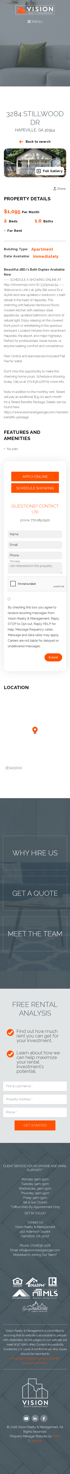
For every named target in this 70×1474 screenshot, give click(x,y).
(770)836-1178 (40, 1245)
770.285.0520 (40, 520)
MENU (37, 22)
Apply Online (35, 477)
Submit (53, 657)
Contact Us (35, 1222)
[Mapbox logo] (13, 768)
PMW (56, 1436)
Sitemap (36, 1441)
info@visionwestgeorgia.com (39, 1250)
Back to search (38, 141)
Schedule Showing (35, 488)
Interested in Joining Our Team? (35, 1255)
